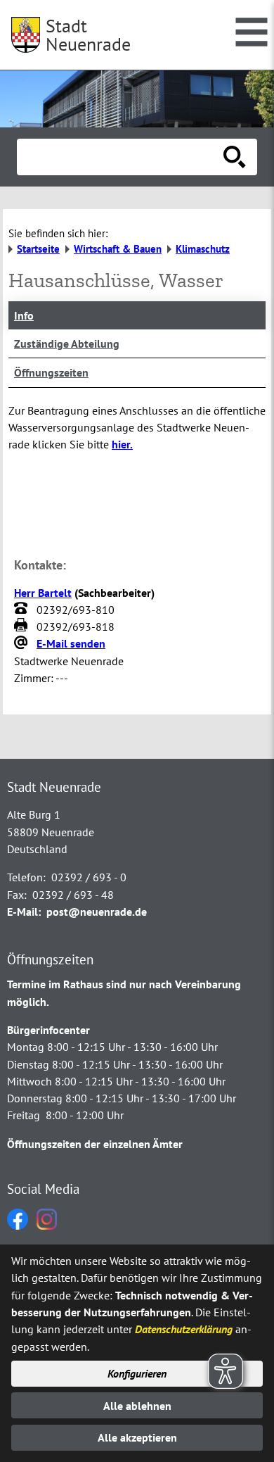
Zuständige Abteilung (66, 343)
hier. (122, 444)
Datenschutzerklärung (184, 1329)
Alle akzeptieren (137, 1437)
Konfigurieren (137, 1373)
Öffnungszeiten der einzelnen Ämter (95, 1144)
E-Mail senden (71, 643)
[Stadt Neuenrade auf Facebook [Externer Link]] (17, 1225)
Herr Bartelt (43, 593)
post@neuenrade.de (96, 912)
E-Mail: (24, 912)
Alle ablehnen (137, 1406)
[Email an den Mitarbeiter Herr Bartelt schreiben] (22, 644)
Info (24, 315)
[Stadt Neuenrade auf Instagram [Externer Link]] (47, 1225)
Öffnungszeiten (51, 372)
